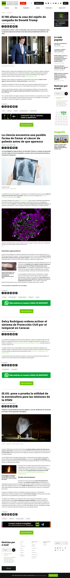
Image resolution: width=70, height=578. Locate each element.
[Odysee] (60, 548)
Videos (21, 548)
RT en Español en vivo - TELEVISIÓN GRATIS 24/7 (60, 23)
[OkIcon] (58, 3)
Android (45, 545)
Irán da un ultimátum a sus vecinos (60, 44)
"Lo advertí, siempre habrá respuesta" (59, 50)
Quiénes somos (33, 545)
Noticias (7, 8)
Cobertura (34, 552)
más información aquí (40, 575)
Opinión (38, 8)
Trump (15, 111)
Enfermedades (12, 297)
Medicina (31, 297)
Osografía (59, 132)
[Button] (31, 3)
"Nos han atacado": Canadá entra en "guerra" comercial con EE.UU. (61, 67)
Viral (16, 8)
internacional (33, 111)
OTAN (28, 518)
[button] (61, 16)
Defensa (4, 518)
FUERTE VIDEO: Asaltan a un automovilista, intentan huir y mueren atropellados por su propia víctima (60, 58)
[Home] (4, 3)
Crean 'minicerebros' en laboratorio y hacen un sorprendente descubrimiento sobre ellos (8, 275)
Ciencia (4, 297)
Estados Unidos (23, 111)
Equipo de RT (62, 8)
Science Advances (23, 200)
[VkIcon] (46, 3)
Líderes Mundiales (22, 555)
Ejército (11, 518)
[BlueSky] (56, 3)
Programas (26, 8)
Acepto (60, 98)
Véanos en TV (38, 3)
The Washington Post (30, 76)
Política (9, 111)
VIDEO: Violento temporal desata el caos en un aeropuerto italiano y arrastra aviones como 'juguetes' (61, 76)
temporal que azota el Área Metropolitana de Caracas (26, 343)
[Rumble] (48, 3)
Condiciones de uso (34, 557)
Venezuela (14, 369)
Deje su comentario (26, 125)
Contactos (34, 548)
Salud (37, 297)
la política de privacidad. (60, 98)
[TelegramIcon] (53, 3)
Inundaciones (6, 369)
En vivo (23, 3)
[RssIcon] (60, 550)
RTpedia (22, 552)
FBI (3, 111)
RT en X (9, 568)
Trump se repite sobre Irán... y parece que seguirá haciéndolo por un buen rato (60, 147)
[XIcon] (51, 3)
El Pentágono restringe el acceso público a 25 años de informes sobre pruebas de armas (9, 477)
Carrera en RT (35, 554)
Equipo (33, 550)
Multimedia (49, 8)
